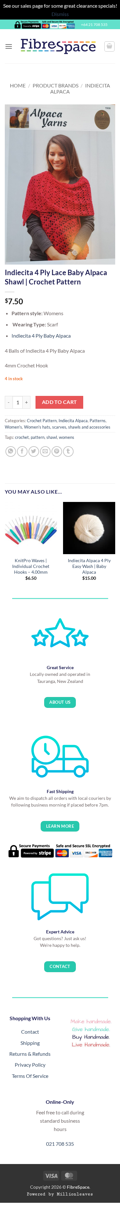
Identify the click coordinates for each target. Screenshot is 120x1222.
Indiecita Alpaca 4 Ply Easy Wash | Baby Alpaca (89, 566)
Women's (13, 427)
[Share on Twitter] (33, 451)
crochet (22, 437)
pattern (37, 437)
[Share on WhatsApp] (10, 451)
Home (18, 85)
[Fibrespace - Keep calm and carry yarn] (58, 46)
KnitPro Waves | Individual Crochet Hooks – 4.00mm (30, 566)
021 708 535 (60, 1144)
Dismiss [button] (60, 14)
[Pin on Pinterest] (57, 451)
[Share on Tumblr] (68, 451)
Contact (30, 1032)
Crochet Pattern (42, 420)
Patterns (98, 420)
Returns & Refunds (30, 1054)
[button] (8, 46)
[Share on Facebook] (22, 451)
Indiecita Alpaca (73, 420)
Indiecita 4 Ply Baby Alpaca (41, 335)
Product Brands (55, 85)
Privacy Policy (30, 1065)
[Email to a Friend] (45, 451)
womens (66, 437)
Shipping (30, 1043)
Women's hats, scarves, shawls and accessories (67, 427)
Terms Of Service (30, 1076)
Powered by (60, 1194)
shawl (51, 437)
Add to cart (59, 402)
